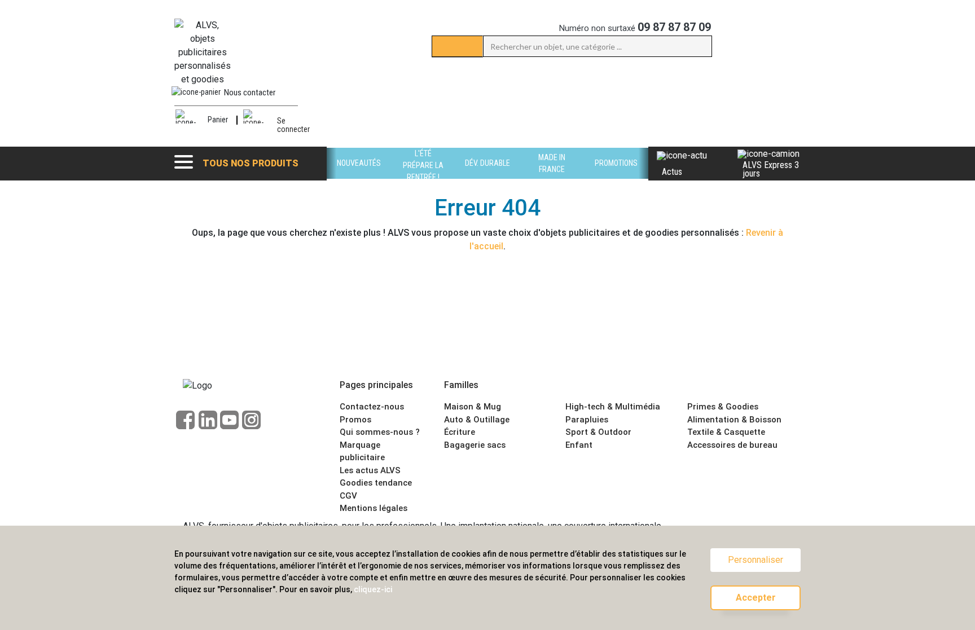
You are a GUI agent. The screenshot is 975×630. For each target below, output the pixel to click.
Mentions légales (373, 508)
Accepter (756, 597)
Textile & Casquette (726, 432)
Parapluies (586, 420)
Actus (672, 172)
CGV (348, 496)
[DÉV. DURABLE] (487, 175)
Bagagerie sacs (475, 445)
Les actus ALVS (370, 470)
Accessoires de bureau (732, 445)
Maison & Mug (472, 407)
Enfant (578, 445)
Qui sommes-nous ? (380, 432)
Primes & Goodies (722, 407)
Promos (355, 420)
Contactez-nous (372, 407)
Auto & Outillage (477, 420)
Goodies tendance (376, 483)
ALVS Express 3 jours (771, 169)
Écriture (459, 432)
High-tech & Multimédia (612, 407)
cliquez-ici (373, 589)
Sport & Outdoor (598, 432)
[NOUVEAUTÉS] (359, 175)
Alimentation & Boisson (734, 420)
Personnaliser (755, 559)
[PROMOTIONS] (616, 175)
